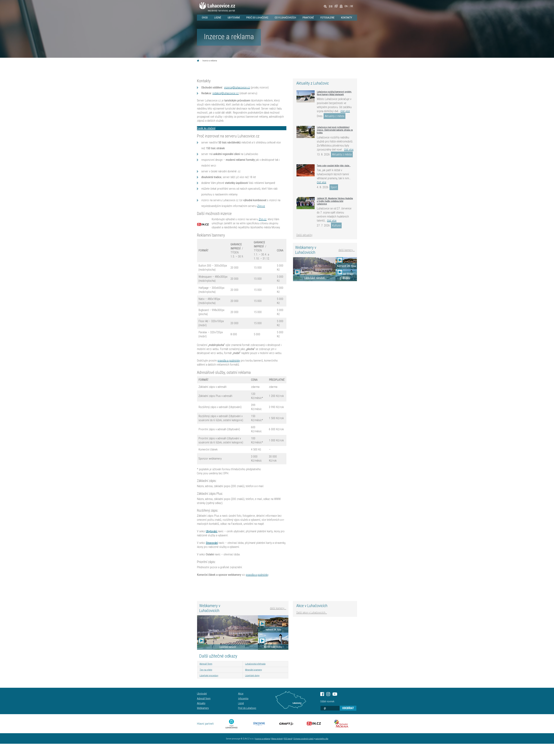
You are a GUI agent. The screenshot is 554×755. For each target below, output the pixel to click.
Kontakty (346, 17)
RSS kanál (288, 739)
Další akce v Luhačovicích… (311, 612)
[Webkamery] (341, 6)
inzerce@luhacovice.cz (237, 87)
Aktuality (201, 703)
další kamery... (346, 250)
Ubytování (234, 17)
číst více (345, 111)
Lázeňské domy (252, 675)
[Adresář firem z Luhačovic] (331, 6)
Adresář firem (206, 663)
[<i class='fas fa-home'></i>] (198, 60)
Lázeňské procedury (209, 675)
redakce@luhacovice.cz (225, 93)
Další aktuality (304, 235)
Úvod (205, 17)
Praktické (308, 17)
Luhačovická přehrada (255, 663)
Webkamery (203, 708)
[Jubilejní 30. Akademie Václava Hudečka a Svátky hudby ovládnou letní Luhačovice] (305, 203)
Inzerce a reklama (262, 739)
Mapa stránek (277, 739)
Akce (240, 693)
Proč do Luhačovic (257, 17)
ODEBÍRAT (348, 708)
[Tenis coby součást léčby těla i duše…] (305, 170)
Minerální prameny (253, 669)
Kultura (336, 225)
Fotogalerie (327, 17)
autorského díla (321, 739)
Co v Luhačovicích (285, 17)
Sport (334, 187)
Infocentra (243, 698)
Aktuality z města (334, 116)
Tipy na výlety (206, 669)
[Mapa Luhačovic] (337, 6)
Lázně (217, 17)
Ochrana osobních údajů (303, 739)
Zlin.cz (261, 206)
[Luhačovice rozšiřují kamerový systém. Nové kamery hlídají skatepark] (305, 96)
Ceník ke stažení (206, 128)
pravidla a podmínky (228, 360)
